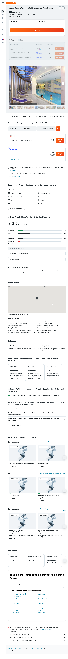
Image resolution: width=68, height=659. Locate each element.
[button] (3, 2)
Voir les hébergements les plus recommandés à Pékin (53, 509)
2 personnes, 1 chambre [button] (17, 26)
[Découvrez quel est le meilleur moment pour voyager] (3, 29)
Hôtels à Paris (40, 603)
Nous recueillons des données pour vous (21, 637)
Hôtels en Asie (22, 648)
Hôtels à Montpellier (42, 599)
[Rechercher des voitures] (3, 14)
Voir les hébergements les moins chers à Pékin (53, 473)
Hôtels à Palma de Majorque (44, 601)
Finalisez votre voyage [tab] (32, 584)
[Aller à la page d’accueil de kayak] (11, 3)
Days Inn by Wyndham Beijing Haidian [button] (48, 530)
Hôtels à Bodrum (41, 594)
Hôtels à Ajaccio (41, 608)
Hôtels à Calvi (40, 605)
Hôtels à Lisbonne (16, 601)
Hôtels (15, 648)
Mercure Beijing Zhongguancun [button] (17, 530)
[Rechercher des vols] (3, 7)
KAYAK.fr (10, 648)
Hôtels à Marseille (16, 610)
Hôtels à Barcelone (17, 608)
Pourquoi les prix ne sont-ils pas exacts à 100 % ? (24, 640)
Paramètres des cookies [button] (14, 176)
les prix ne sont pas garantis (46, 629)
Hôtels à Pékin (40, 648)
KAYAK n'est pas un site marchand (19, 634)
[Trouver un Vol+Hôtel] (3, 18)
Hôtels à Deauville (41, 612)
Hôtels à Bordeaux (16, 615)
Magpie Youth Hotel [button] (43, 463)
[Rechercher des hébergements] (3, 11)
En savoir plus (13, 170)
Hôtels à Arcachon (16, 596)
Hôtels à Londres (16, 599)
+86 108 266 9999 (14, 16)
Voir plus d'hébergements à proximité (55, 442)
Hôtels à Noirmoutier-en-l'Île (19, 594)
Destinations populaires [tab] (17, 584)
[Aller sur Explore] (3, 22)
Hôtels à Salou (15, 603)
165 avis (18, 12)
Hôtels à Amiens (16, 605)
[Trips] (3, 34)
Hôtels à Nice (40, 610)
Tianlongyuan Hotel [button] (14, 495)
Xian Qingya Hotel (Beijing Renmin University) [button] (21, 463)
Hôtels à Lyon (15, 612)
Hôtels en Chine (31, 648)
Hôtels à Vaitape (41, 596)
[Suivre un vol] (3, 26)
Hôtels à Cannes (41, 615)
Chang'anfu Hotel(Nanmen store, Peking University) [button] (48, 496)
